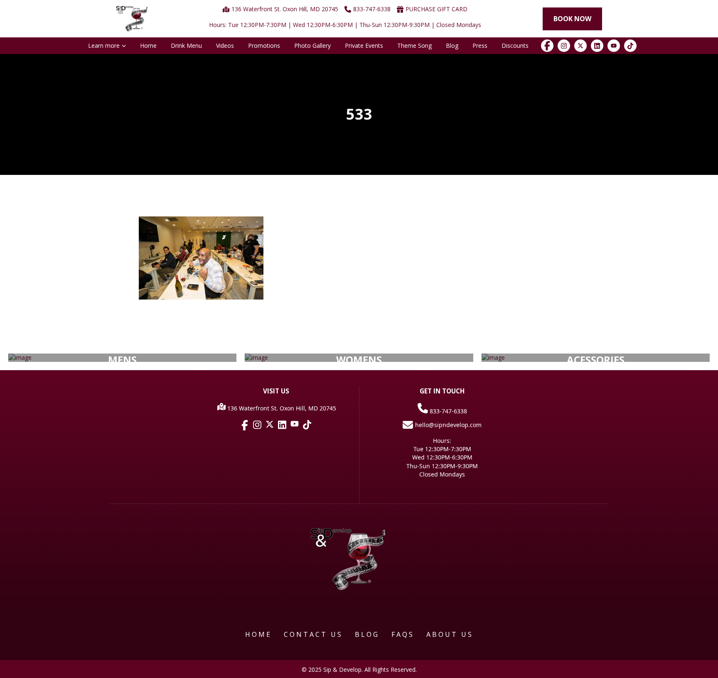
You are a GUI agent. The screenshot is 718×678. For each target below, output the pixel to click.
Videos (225, 45)
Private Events (364, 45)
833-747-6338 (447, 411)
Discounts (515, 45)
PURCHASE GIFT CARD (436, 9)
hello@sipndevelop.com (448, 425)
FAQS (402, 634)
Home (148, 45)
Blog (452, 45)
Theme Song (414, 45)
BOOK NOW (572, 18)
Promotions (264, 45)
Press (479, 45)
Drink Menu (186, 45)
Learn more (104, 45)
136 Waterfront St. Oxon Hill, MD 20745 (284, 9)
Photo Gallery (312, 45)
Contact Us (313, 634)
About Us (449, 634)
